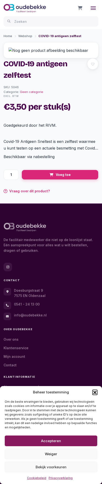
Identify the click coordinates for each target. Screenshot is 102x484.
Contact (10, 365)
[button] (95, 392)
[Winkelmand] (80, 8)
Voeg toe (63, 175)
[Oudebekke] (25, 227)
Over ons (11, 339)
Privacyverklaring (61, 478)
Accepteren (51, 441)
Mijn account (14, 356)
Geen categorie (31, 92)
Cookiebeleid (36, 478)
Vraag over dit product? (29, 191)
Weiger (51, 454)
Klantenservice (16, 348)
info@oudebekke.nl (30, 315)
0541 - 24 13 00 (27, 304)
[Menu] (93, 8)
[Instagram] (8, 267)
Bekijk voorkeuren (51, 467)
